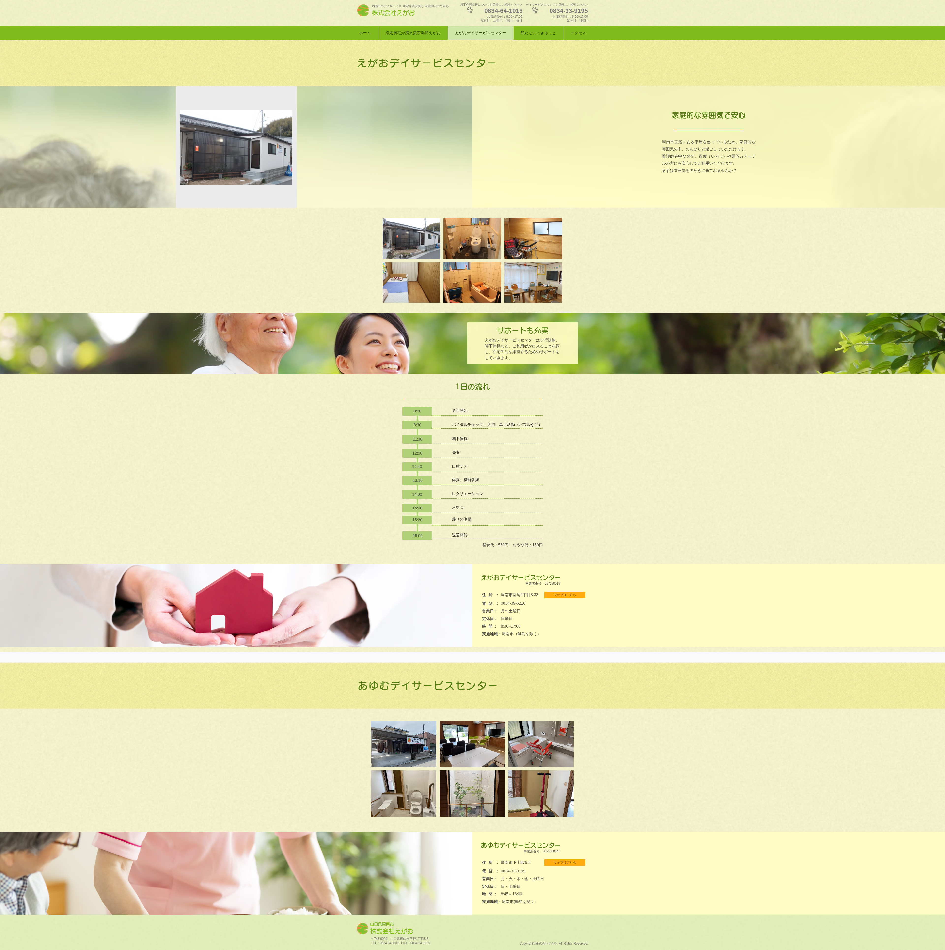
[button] (411, 238)
